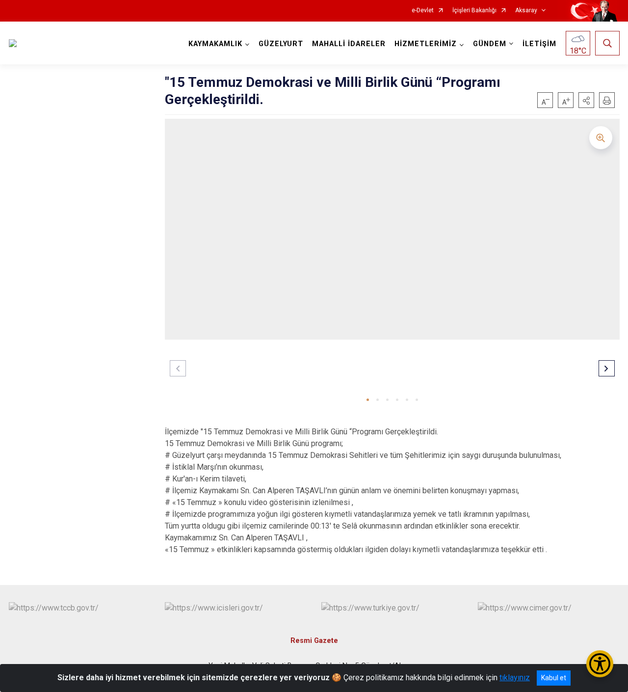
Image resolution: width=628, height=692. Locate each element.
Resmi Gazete (314, 641)
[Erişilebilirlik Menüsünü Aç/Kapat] (599, 663)
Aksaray (526, 10)
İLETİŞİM (539, 44)
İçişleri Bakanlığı (474, 10)
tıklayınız (514, 677)
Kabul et (553, 678)
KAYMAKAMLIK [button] (215, 44)
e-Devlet (423, 10)
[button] (586, 100)
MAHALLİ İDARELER (349, 44)
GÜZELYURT (281, 44)
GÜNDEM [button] (489, 44)
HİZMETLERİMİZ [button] (425, 44)
